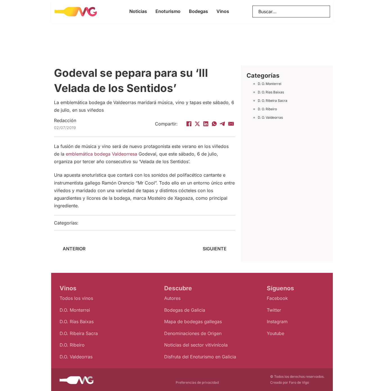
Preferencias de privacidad (197, 382)
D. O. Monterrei (269, 84)
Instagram (277, 321)
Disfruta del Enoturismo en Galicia (200, 356)
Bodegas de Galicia (184, 310)
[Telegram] (222, 124)
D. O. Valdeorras (270, 117)
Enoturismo (167, 11)
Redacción (65, 120)
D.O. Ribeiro (72, 345)
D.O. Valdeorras (76, 356)
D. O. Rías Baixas (271, 92)
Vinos (222, 11)
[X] (197, 124)
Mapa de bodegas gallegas (193, 321)
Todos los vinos (76, 298)
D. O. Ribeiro (267, 109)
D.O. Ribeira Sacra (79, 333)
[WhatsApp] (214, 124)
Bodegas (198, 11)
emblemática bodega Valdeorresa (101, 154)
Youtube (275, 333)
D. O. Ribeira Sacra (272, 100)
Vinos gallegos (143, 223)
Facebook (277, 298)
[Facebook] (189, 124)
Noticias (138, 11)
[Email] (231, 124)
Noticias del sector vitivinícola (196, 345)
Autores (172, 298)
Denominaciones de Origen (193, 333)
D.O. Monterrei (75, 310)
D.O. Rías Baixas (77, 321)
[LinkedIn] (206, 124)
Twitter (274, 310)
